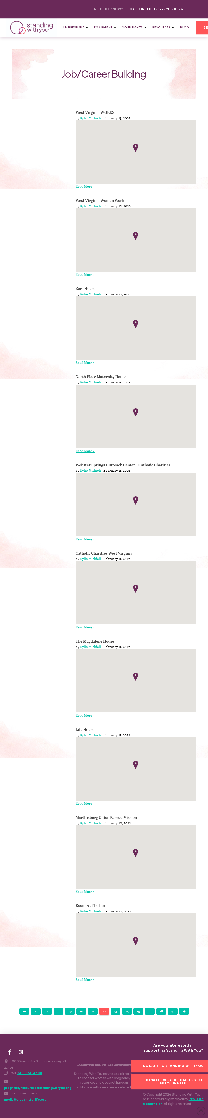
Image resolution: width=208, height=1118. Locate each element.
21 (92, 1011)
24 (127, 1011)
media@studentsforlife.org (25, 1099)
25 (138, 1011)
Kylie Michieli (90, 117)
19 (70, 1011)
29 (172, 1011)
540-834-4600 (29, 1073)
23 (115, 1011)
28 (161, 1011)
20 (81, 1011)
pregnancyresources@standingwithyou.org (37, 1088)
